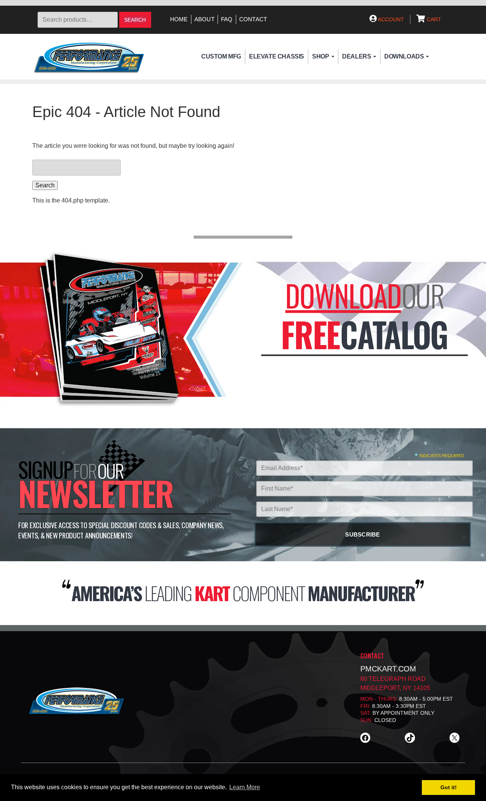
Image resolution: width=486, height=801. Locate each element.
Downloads (404, 56)
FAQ (227, 19)
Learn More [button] (244, 787)
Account (390, 19)
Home (179, 19)
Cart (433, 19)
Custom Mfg (221, 56)
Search (135, 20)
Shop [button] (320, 56)
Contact (253, 19)
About (204, 19)
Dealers (356, 56)
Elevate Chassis (276, 56)
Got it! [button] (448, 787)
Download (343, 295)
